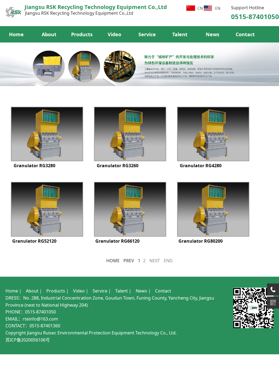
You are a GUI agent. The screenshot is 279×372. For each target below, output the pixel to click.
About (49, 34)
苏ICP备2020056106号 (27, 340)
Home (16, 34)
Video (114, 34)
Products (82, 34)
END (168, 261)
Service (147, 34)
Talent (179, 34)
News (212, 34)
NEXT (154, 261)
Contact (245, 34)
